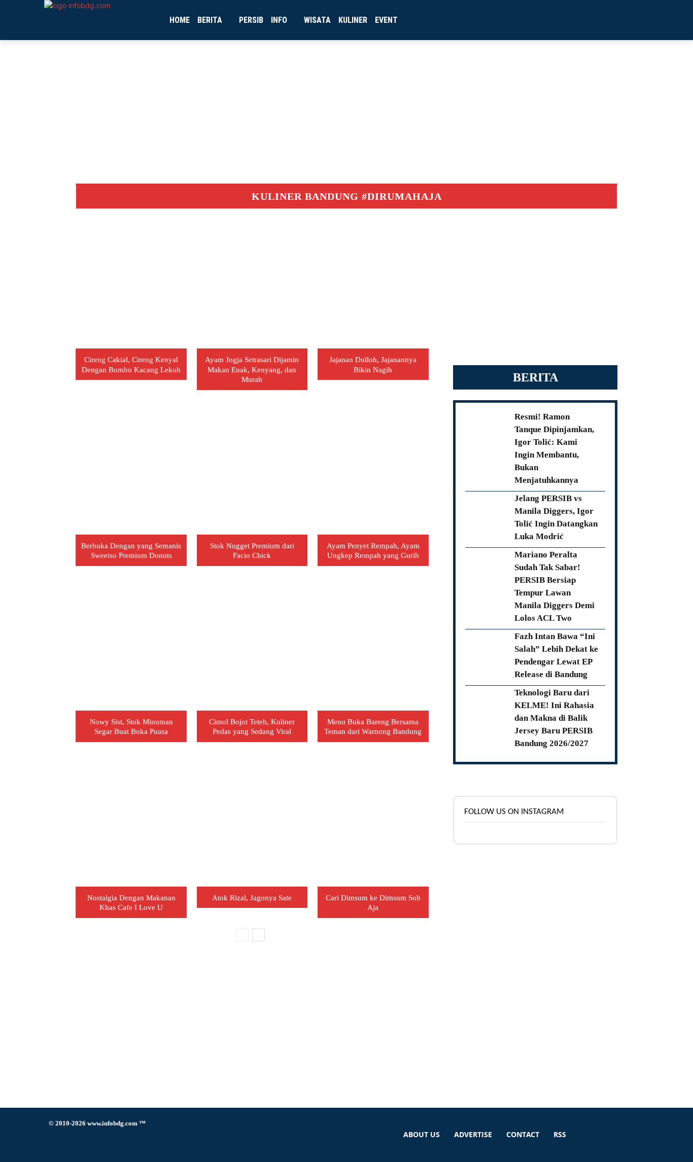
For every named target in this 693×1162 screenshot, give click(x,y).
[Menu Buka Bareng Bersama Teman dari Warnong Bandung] (373, 647)
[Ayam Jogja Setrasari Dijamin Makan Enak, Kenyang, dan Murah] (252, 285)
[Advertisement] (535, 285)
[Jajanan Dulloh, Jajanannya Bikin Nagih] (373, 285)
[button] (575, 20)
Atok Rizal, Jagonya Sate (252, 898)
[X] (126, 1142)
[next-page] (258, 934)
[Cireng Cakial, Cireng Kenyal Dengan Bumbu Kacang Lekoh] (131, 285)
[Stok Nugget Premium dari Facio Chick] (252, 471)
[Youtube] (172, 1142)
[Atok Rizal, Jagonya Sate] (252, 823)
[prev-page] (242, 934)
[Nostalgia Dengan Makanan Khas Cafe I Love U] (131, 823)
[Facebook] (57, 1142)
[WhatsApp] (149, 1142)
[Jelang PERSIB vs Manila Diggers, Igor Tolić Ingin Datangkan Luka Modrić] (486, 515)
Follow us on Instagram (514, 811)
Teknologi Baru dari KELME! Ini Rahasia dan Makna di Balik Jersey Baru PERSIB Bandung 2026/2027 (554, 718)
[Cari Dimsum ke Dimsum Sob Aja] (373, 823)
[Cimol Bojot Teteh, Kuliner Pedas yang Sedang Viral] (252, 647)
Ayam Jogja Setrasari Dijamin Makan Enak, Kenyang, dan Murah (252, 369)
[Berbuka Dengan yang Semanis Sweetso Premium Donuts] (131, 471)
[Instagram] (80, 1142)
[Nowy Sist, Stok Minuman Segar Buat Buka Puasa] (131, 647)
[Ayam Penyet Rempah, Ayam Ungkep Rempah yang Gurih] (373, 471)
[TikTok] (103, 1142)
